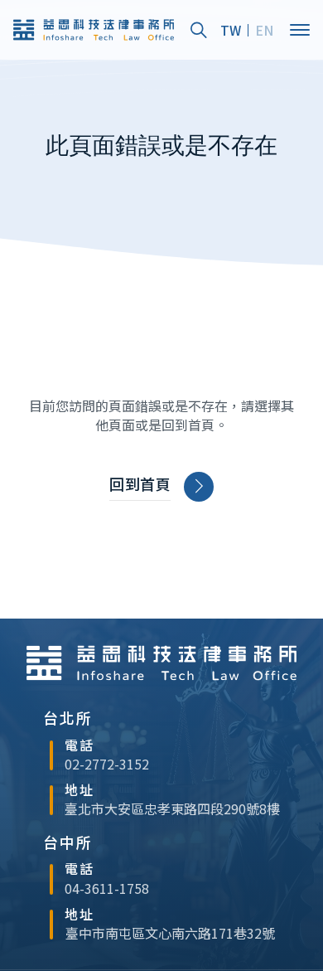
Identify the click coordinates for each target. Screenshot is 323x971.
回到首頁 (140, 483)
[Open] (300, 30)
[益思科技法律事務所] (93, 30)
